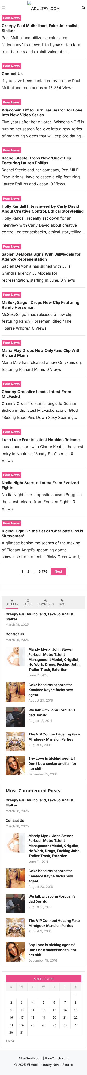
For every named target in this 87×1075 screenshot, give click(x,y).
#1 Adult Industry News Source (50, 1065)
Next (58, 571)
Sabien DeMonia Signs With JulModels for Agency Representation (41, 256)
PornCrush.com (56, 1058)
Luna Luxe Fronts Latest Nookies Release (41, 439)
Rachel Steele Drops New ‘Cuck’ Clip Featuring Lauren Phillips (36, 160)
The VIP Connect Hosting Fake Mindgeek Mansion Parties (54, 736)
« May (10, 1041)
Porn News (11, 18)
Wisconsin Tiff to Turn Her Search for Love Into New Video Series (42, 112)
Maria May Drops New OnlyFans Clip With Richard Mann (41, 353)
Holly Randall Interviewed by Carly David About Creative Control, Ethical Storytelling (43, 208)
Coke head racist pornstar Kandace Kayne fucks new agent (51, 690)
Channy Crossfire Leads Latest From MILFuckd (36, 394)
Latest (28, 604)
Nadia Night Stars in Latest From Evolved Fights (40, 485)
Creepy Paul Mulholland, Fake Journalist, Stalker (40, 28)
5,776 (43, 571)
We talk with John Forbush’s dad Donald (52, 712)
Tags (61, 604)
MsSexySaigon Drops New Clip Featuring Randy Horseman (40, 305)
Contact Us (12, 73)
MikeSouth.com (30, 1058)
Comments (46, 604)
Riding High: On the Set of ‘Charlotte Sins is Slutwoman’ (42, 533)
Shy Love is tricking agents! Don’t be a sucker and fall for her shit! (52, 763)
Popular (12, 604)
